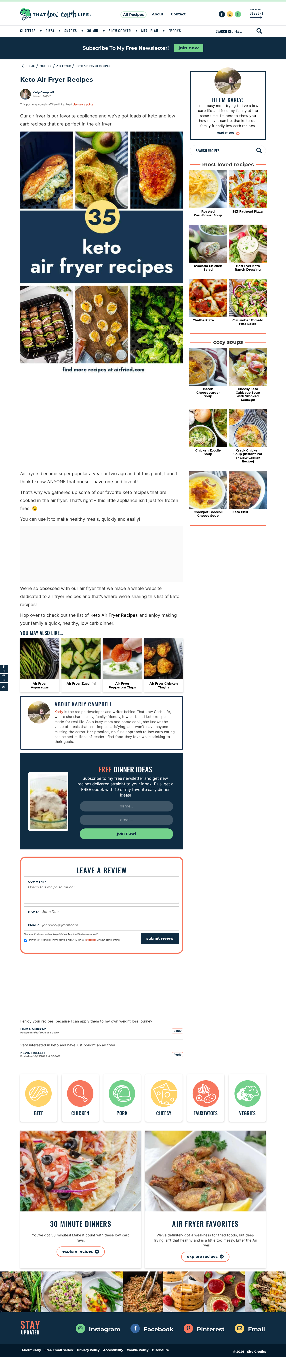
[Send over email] (4, 687)
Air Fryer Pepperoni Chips (122, 685)
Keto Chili (240, 512)
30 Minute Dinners (80, 1223)
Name (33, 911)
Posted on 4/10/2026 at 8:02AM (39, 1032)
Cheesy (164, 1112)
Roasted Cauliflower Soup (208, 213)
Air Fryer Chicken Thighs (163, 685)
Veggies (247, 1112)
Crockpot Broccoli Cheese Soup (208, 514)
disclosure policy (83, 104)
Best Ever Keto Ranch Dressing (248, 268)
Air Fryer (64, 66)
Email (34, 925)
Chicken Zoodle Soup (208, 452)
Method (46, 66)
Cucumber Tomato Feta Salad (247, 322)
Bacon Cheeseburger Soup (208, 393)
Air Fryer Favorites (205, 1223)
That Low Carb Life (56, 14)
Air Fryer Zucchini (81, 683)
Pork (122, 1112)
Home (31, 66)
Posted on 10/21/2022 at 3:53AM (40, 1056)
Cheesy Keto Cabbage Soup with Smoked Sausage (248, 394)
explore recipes (78, 1251)
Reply (177, 1031)
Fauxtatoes (205, 1112)
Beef (38, 1112)
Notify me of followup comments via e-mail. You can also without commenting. (73, 940)
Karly (59, 711)
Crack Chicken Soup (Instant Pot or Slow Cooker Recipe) (247, 456)
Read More (226, 132)
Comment (37, 881)
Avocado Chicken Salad (208, 268)
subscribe (91, 940)
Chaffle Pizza (203, 320)
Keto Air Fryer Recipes (114, 615)
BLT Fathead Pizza (247, 211)
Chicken (80, 1112)
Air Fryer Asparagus (39, 685)
